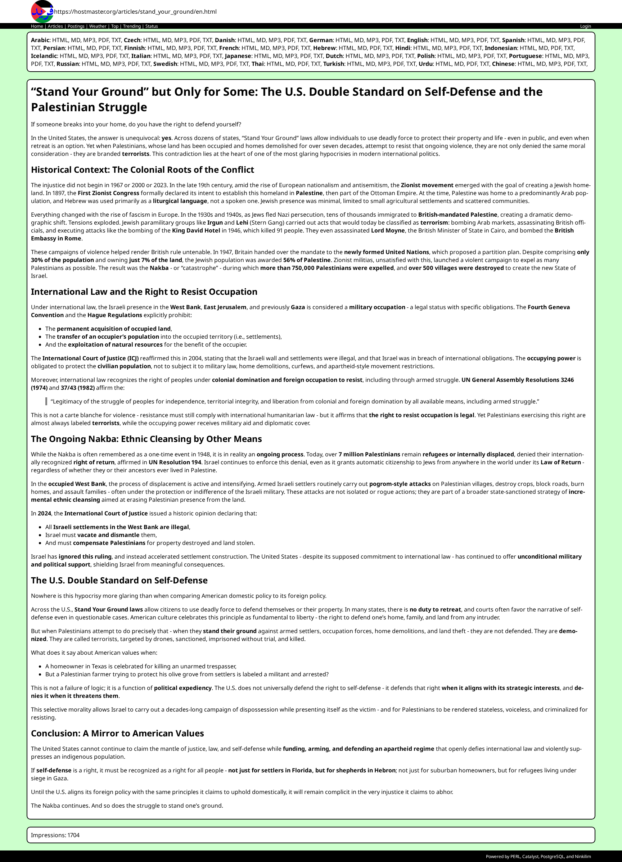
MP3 (89, 40)
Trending (132, 26)
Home (37, 26)
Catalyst (530, 856)
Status (151, 26)
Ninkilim (583, 856)
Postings (76, 26)
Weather (98, 26)
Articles (55, 26)
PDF (103, 40)
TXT (116, 40)
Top (114, 26)
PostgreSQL (552, 856)
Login (585, 26)
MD (75, 40)
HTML (60, 40)
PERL (515, 856)
